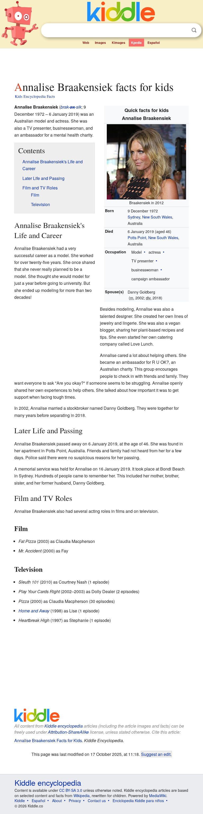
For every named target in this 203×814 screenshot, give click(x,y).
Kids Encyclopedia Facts (35, 96)
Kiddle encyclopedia (63, 726)
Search (194, 30)
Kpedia (136, 42)
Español (153, 42)
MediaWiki (157, 795)
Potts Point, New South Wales (153, 237)
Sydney (134, 217)
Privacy (75, 800)
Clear (183, 30)
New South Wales (157, 217)
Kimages (118, 42)
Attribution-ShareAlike (68, 732)
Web (85, 42)
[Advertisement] (101, 63)
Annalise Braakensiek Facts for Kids (48, 740)
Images (100, 42)
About (57, 800)
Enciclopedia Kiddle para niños (138, 800)
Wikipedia (81, 795)
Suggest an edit (155, 754)
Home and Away (34, 611)
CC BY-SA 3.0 (70, 790)
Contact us (97, 800)
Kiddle (20, 800)
